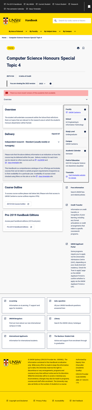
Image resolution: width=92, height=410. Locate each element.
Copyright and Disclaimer (18, 401)
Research (74, 4)
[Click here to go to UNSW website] (12, 22)
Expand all (56, 134)
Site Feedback (77, 401)
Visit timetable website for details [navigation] (77, 176)
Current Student (44, 4)
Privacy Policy (41, 401)
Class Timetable (35, 9)
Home (4, 38)
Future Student (60, 4)
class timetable (13, 163)
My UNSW (30, 4)
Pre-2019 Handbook (14, 4)
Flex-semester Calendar (15, 9)
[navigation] (18, 204)
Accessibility (59, 401)
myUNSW (40, 160)
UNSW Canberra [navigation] (75, 112)
